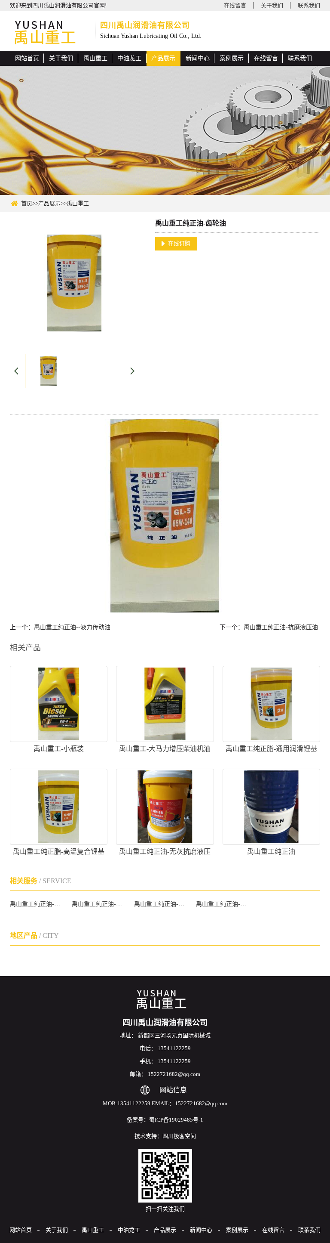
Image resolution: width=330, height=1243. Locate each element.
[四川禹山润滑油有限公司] (49, 33)
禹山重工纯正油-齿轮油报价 (99, 904)
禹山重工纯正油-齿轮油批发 (223, 904)
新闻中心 (198, 58)
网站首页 (27, 58)
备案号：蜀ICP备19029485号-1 (165, 1119)
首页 (26, 203)
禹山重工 (95, 58)
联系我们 (309, 5)
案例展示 (232, 58)
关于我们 (272, 5)
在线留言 (235, 5)
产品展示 (163, 58)
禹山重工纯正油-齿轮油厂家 (37, 904)
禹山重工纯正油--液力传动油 (72, 627)
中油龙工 (129, 58)
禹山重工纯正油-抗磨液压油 (281, 627)
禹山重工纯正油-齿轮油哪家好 (161, 904)
